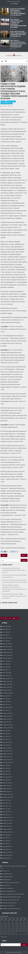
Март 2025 (5, 675)
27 (25, 930)
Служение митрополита (6, 103)
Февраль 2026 (6, 643)
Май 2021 (4, 809)
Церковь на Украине (7, 905)
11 (17, 924)
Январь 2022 (5, 785)
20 (25, 927)
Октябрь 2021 (6, 794)
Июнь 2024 (5, 701)
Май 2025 (4, 670)
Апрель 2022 (5, 777)
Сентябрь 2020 (6, 832)
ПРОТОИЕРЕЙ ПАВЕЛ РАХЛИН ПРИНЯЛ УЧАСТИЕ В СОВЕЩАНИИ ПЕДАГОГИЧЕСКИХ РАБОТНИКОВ (14, 596)
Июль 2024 (5, 698)
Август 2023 (5, 730)
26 (21, 930)
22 (6, 930)
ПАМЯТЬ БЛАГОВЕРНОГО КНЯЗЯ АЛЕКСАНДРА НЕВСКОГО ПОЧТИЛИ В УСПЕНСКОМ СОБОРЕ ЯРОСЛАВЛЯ (5, 555)
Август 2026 (5, 626)
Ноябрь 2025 (5, 652)
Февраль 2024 (6, 713)
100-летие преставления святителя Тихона (13, 866)
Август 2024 (5, 696)
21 (2, 930)
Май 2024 (4, 704)
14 (2, 927)
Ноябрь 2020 (5, 826)
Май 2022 (4, 774)
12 (21, 924)
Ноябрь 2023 (5, 722)
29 (6, 933)
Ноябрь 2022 (5, 756)
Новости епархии (7, 888)
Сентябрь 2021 (6, 797)
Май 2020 (4, 843)
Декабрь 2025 (6, 649)
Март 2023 (5, 745)
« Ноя (2, 936)
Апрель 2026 (5, 638)
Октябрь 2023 (6, 725)
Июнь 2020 (5, 840)
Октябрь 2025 (6, 655)
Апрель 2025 (5, 672)
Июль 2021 (5, 803)
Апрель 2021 (5, 811)
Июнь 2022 (5, 771)
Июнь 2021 (5, 806)
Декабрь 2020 (6, 823)
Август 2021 (5, 800)
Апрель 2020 (5, 846)
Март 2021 (5, 814)
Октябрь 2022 (6, 759)
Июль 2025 (5, 664)
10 (13, 924)
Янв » (5, 936)
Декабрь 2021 (6, 788)
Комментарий (6, 879)
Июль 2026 (5, 629)
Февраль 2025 (6, 678)
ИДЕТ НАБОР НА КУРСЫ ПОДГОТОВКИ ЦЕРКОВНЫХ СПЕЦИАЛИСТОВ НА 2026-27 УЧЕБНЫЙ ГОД (18, 34)
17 (13, 927)
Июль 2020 (5, 838)
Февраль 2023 (6, 748)
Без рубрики (5, 874)
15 (6, 927)
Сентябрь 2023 (6, 727)
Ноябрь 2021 (5, 791)
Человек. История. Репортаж (10, 908)
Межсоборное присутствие (9, 882)
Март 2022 (5, 780)
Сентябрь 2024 (6, 693)
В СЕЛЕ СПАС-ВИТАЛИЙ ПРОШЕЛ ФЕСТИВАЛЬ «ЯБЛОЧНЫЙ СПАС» (14, 576)
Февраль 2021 (6, 817)
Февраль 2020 (6, 852)
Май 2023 (4, 739)
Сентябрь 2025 (6, 658)
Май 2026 (4, 635)
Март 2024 (5, 710)
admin (11, 106)
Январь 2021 (5, 820)
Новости (3, 101)
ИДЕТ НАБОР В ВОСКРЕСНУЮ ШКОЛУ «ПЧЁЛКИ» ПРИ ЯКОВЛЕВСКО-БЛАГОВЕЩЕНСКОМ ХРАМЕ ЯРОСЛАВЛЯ (18, 23)
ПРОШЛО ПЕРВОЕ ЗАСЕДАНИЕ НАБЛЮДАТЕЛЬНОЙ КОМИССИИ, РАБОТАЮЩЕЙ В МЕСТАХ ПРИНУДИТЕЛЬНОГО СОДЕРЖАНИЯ (14, 588)
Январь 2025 (5, 681)
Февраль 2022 (6, 782)
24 (13, 930)
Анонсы (4, 871)
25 (17, 930)
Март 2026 (5, 641)
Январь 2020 (5, 855)
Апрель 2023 (5, 742)
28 (2, 933)
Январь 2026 (5, 646)
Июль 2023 (5, 733)
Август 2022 (5, 765)
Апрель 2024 (5, 707)
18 (17, 927)
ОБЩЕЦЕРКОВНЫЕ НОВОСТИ (10, 897)
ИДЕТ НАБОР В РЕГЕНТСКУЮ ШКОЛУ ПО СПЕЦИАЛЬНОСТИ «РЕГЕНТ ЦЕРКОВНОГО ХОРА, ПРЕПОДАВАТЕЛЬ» (18, 44)
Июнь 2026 (5, 632)
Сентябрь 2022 (6, 762)
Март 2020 (5, 849)
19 (21, 927)
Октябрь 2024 (6, 690)
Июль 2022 (5, 768)
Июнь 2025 (5, 667)
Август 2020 (5, 835)
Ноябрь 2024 (5, 687)
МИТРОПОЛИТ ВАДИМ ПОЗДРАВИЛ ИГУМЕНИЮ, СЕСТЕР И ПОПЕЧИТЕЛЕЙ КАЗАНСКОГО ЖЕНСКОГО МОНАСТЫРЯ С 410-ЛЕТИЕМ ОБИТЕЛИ (24, 555)
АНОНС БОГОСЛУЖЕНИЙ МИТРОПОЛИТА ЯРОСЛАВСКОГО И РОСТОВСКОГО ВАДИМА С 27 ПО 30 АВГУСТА (18, 12)
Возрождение (5, 876)
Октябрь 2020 (6, 829)
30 (9, 933)
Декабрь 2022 (6, 754)
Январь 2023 (5, 751)
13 (25, 924)
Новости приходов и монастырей (11, 894)
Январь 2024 (5, 716)
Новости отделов (11, 101)
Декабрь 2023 (6, 719)
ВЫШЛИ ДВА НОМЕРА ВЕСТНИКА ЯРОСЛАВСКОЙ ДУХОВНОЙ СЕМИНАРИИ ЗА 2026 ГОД (14, 570)
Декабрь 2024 (6, 684)
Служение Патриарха (8, 903)
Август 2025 (5, 661)
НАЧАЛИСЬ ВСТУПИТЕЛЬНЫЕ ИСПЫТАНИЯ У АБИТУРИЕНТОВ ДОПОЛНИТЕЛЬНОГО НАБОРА (14, 581)
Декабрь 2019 (6, 858)
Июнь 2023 (5, 736)
